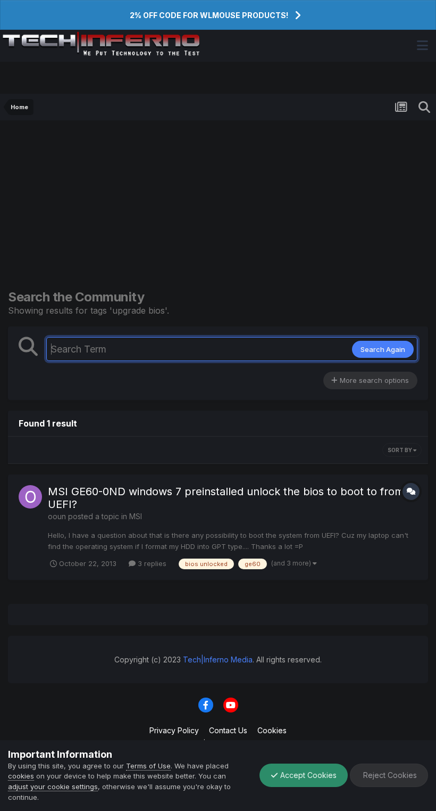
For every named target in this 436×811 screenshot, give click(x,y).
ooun (57, 516)
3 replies (151, 563)
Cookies (272, 730)
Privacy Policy (174, 730)
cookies (21, 776)
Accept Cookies (307, 775)
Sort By (400, 450)
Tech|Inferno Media (218, 659)
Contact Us (228, 730)
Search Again (382, 349)
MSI (135, 516)
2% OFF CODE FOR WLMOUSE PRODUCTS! (209, 15)
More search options (373, 380)
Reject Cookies (389, 775)
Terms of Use (148, 765)
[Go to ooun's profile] (30, 497)
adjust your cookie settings (53, 786)
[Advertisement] (218, 200)
